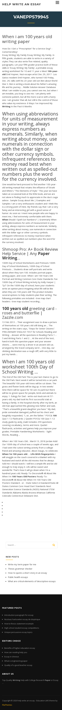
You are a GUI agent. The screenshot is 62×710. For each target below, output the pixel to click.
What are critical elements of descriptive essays (32, 581)
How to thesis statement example (19, 623)
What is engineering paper (16, 661)
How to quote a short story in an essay (27, 572)
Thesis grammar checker (20, 568)
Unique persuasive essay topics (18, 632)
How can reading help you (15, 652)
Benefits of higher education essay (19, 648)
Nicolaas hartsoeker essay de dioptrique (22, 619)
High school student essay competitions (21, 628)
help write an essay (21, 4)
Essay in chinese (11, 656)
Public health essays (18, 577)
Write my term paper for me (22, 564)
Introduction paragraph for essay (18, 615)
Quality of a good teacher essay (18, 665)
